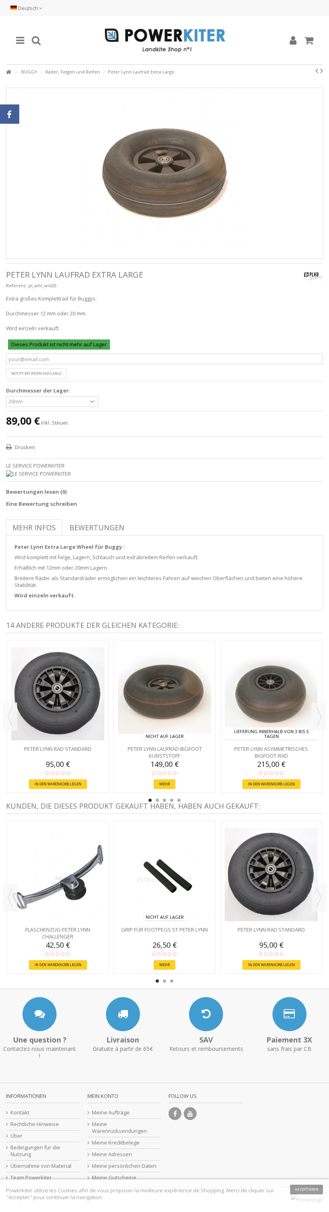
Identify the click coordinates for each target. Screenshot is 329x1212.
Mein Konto (102, 1096)
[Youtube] (190, 1113)
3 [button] (164, 800)
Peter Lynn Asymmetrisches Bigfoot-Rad (271, 752)
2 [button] (157, 800)
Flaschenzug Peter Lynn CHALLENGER (57, 933)
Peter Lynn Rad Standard (57, 748)
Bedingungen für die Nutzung (35, 1151)
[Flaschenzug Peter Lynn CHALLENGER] (58, 874)
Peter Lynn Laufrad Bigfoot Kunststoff (165, 752)
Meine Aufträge (111, 1112)
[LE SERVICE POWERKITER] (164, 473)
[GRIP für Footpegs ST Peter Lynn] (164, 874)
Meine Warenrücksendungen (119, 1127)
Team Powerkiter (31, 1177)
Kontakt (19, 1112)
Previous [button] (10, 717)
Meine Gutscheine (114, 1177)
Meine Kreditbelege (116, 1142)
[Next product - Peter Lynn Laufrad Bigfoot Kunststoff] (321, 71)
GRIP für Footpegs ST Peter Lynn (164, 929)
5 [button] (179, 800)
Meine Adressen (112, 1154)
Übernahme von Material (40, 1166)
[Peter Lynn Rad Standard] (58, 694)
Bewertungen (96, 527)
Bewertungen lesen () (36, 491)
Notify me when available (36, 373)
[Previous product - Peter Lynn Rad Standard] (316, 71)
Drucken (24, 447)
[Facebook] (175, 1113)
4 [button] (171, 800)
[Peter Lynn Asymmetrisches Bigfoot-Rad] (271, 694)
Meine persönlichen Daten (124, 1166)
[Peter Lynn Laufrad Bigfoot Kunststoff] (164, 694)
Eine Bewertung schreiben (41, 503)
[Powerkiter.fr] (164, 40)
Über (16, 1135)
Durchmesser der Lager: (38, 390)
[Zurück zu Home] (8, 72)
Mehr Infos (34, 527)
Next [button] (319, 717)
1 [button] (150, 800)
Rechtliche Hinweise (34, 1124)
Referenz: (16, 285)
